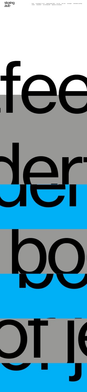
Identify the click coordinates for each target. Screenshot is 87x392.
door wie (63, 3)
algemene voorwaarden (57, 4)
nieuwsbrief (38, 4)
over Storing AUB (46, 4)
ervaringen (69, 3)
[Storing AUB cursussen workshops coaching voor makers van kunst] (9, 4)
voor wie (58, 3)
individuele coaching (77, 3)
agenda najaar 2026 (50, 3)
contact (33, 4)
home (33, 3)
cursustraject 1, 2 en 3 (40, 3)
